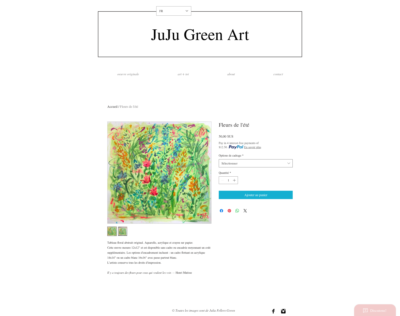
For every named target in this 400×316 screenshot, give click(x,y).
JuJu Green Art (200, 34)
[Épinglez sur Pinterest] (229, 210)
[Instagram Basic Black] (283, 311)
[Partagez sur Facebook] (221, 210)
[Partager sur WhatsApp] (237, 210)
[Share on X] (245, 210)
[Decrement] (222, 180)
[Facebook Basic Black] (273, 311)
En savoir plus (252, 147)
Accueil (112, 106)
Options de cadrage (231, 155)
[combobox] (256, 163)
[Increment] (234, 180)
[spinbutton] (228, 180)
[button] (231, 74)
